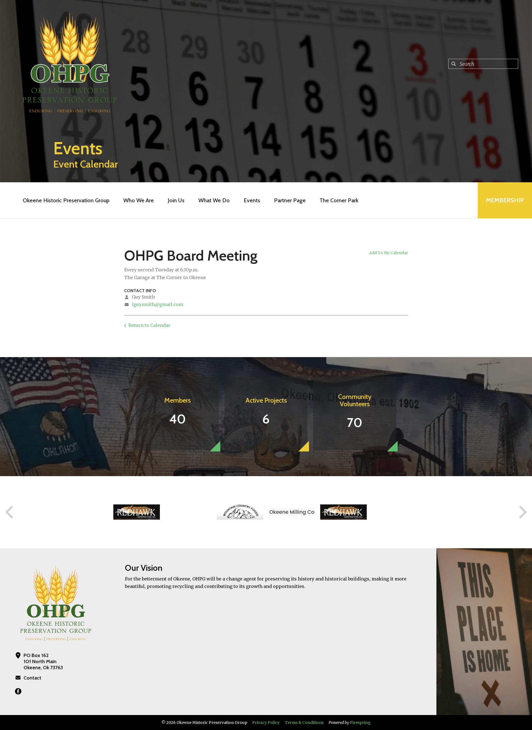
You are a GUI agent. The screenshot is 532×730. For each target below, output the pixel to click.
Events (252, 200)
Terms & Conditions (304, 722)
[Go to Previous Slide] (9, 512)
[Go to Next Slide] (522, 512)
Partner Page (290, 200)
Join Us (176, 200)
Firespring (360, 722)
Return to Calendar (149, 325)
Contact (32, 678)
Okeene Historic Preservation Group (66, 200)
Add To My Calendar (388, 252)
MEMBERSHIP (505, 200)
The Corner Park (338, 200)
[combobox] (483, 64)
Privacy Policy (266, 722)
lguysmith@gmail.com (157, 304)
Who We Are (138, 200)
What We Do (214, 200)
